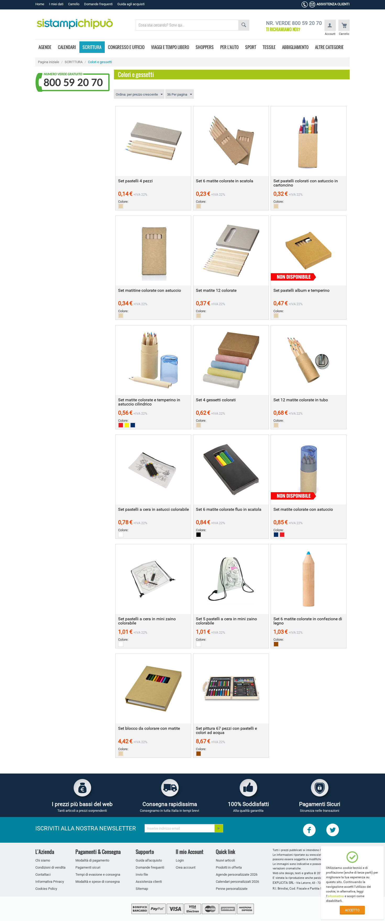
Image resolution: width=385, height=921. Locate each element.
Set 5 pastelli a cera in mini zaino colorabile (226, 621)
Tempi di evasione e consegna (97, 874)
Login (180, 860)
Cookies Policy (46, 889)
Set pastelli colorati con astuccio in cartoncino (305, 183)
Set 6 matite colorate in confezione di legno (307, 621)
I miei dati (56, 4)
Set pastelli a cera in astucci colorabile (153, 509)
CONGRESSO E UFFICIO (126, 47)
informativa (335, 896)
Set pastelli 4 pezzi (135, 181)
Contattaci (43, 874)
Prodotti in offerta (229, 867)
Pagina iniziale (48, 62)
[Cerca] (243, 25)
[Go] (218, 828)
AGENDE (44, 47)
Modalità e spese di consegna (97, 882)
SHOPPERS (205, 47)
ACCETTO (352, 910)
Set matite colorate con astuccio (303, 509)
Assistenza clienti (149, 882)
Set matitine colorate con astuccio (149, 290)
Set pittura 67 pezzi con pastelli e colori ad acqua (226, 730)
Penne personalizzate (232, 889)
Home (39, 4)
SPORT (250, 47)
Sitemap (142, 889)
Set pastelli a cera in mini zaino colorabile (147, 621)
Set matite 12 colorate (216, 290)
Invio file (142, 874)
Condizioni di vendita (50, 867)
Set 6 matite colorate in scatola (224, 181)
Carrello (73, 4)
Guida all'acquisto (149, 860)
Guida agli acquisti (131, 4)
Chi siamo (42, 860)
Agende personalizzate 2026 (236, 874)
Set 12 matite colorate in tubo (300, 400)
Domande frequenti (98, 4)
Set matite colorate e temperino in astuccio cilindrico (149, 402)
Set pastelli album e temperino (301, 290)
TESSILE (269, 47)
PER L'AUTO (229, 47)
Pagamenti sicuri (87, 867)
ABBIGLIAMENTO (295, 47)
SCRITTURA (91, 47)
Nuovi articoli (225, 860)
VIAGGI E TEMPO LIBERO (170, 47)
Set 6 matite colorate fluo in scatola (228, 509)
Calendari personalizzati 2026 (237, 882)
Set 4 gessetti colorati (216, 400)
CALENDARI (67, 47)
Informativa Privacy (49, 882)
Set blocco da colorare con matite (149, 728)
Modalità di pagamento (92, 860)
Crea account (185, 867)
